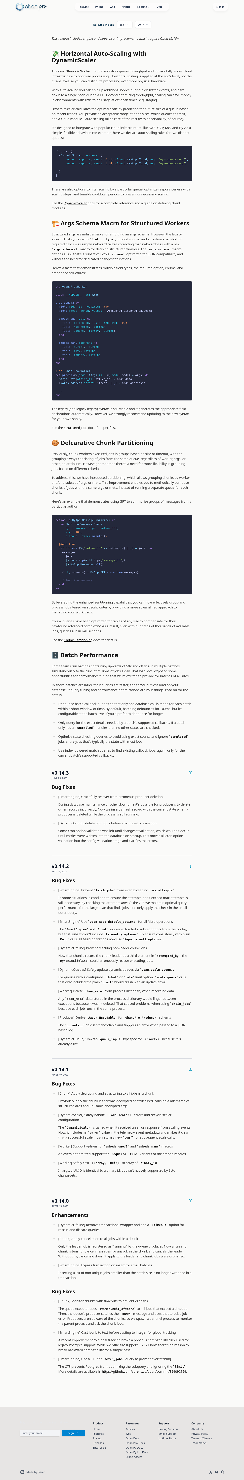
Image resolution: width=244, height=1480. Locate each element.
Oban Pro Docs (135, 1443)
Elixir (123, 24)
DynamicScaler (75, 203)
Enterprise (99, 1447)
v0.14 (141, 24)
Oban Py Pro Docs (137, 1452)
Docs (159, 6)
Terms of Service (201, 1438)
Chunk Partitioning (78, 640)
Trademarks (198, 1443)
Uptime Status (167, 1438)
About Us (197, 1429)
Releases (142, 6)
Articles (126, 6)
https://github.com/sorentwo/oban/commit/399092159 (144, 1371)
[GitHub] (222, 1472)
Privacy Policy (199, 1434)
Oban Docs (133, 1438)
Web (112, 6)
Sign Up (73, 1433)
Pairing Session (168, 1429)
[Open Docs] (190, 773)
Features (84, 6)
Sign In (220, 6)
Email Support (167, 1434)
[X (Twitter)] (210, 1472)
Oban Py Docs (134, 1447)
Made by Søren (35, 1472)
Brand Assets (134, 1457)
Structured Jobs (75, 427)
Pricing (99, 6)
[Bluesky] (216, 1472)
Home (96, 1429)
